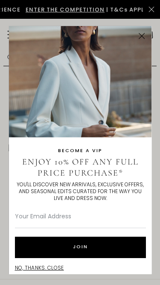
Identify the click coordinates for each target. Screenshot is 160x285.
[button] (142, 35)
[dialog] (80, 142)
